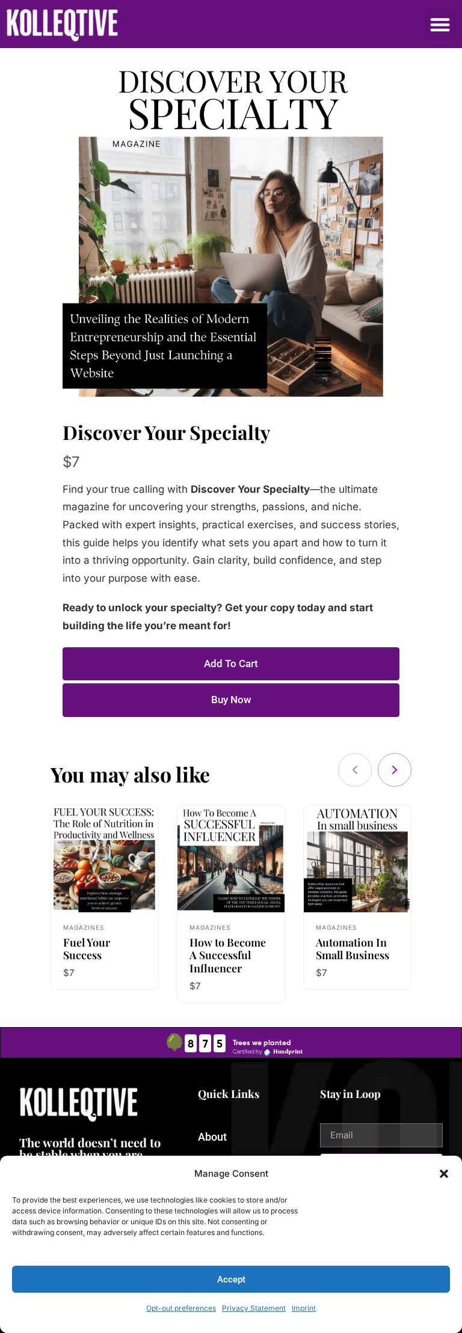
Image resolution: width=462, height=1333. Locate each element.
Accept (231, 1279)
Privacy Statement (254, 1308)
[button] (444, 1174)
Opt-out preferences (181, 1308)
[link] (394, 770)
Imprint (304, 1308)
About (212, 1136)
